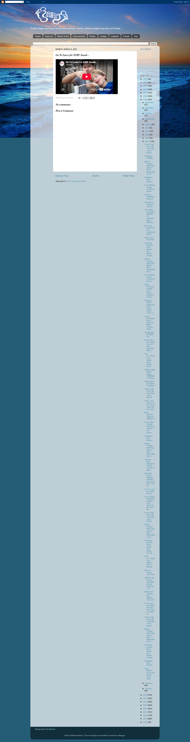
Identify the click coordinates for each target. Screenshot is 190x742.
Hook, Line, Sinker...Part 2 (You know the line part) (150, 405)
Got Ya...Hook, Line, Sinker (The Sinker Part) (150, 360)
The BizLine (50, 729)
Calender (115, 36)
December (149, 102)
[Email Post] (79, 98)
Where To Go (63, 36)
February (149, 683)
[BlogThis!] (86, 98)
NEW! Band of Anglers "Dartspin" (150, 384)
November (149, 108)
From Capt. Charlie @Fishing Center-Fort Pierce (149, 427)
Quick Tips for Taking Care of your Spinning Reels (150, 345)
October (148, 113)
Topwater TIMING (149, 157)
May (147, 135)
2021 (145, 93)
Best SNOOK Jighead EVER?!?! (149, 416)
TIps (136, 36)
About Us (49, 36)
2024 (145, 82)
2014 (145, 709)
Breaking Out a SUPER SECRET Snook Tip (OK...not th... (150, 479)
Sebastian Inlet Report (149, 180)
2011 (145, 719)
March (148, 141)
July (147, 128)
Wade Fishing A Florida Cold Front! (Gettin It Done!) (149, 291)
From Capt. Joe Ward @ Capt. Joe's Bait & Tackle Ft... (149, 609)
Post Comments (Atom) (76, 181)
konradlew (103, 735)
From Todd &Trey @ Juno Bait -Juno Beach (149, 148)
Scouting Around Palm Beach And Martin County (149, 249)
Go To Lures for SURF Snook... (150, 491)
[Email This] (83, 98)
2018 (145, 695)
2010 (145, 722)
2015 (145, 705)
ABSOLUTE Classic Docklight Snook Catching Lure (149, 583)
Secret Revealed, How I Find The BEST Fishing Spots (150, 323)
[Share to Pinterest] (93, 98)
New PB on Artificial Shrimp (149, 204)
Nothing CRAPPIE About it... (149, 197)
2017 (145, 698)
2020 (145, 96)
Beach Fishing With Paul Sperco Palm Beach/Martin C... (150, 168)
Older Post (128, 175)
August (148, 124)
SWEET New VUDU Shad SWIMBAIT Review (150, 374)
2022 (145, 89)
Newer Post (62, 175)
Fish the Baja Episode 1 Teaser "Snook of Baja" (150, 465)
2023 (145, 86)
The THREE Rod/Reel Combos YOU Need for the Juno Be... (149, 503)
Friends (126, 36)
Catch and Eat (79, 36)
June (147, 131)
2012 (145, 715)
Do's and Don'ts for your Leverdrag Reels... (150, 230)
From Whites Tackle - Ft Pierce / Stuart (150, 188)
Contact (103, 36)
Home (38, 36)
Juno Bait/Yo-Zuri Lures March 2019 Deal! (150, 674)
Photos (93, 36)
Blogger (122, 735)
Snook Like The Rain (149, 239)
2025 (145, 79)
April (147, 138)
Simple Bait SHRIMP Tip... (149, 334)
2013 (145, 712)
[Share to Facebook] (91, 98)
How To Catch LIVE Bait (149, 572)
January (148, 689)
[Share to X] (88, 98)
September (149, 119)
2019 (145, 100)
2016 (145, 702)
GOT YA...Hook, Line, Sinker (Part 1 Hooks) (150, 561)
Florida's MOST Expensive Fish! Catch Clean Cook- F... (150, 307)
